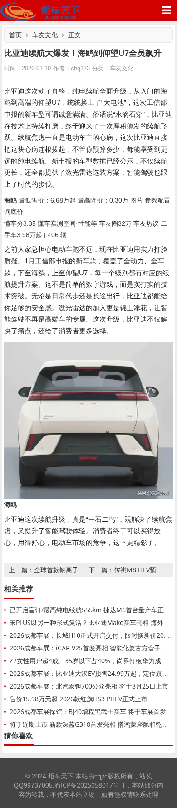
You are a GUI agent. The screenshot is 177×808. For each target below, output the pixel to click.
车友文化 (45, 34)
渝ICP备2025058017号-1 (89, 785)
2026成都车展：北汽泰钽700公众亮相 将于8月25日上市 (89, 686)
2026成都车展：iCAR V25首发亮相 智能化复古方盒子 (85, 648)
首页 (15, 34)
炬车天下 (40, 10)
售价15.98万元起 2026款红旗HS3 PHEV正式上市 (79, 698)
